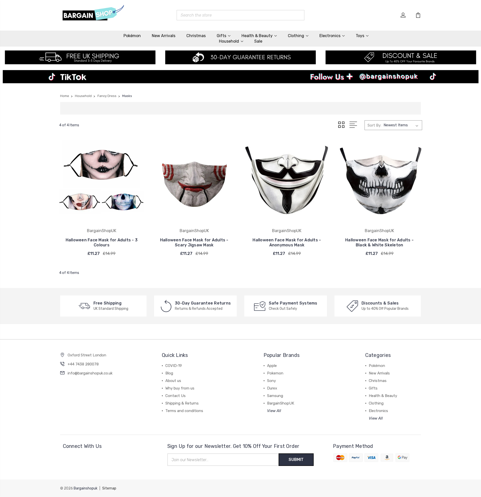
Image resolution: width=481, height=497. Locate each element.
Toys (360, 35)
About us (173, 380)
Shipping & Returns (182, 403)
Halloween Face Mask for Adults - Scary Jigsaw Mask (194, 242)
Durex (272, 388)
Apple (272, 365)
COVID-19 (173, 365)
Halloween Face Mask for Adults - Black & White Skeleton (379, 242)
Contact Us (175, 395)
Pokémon (132, 35)
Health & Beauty (257, 35)
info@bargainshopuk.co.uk (90, 373)
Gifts (221, 35)
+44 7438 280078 (83, 364)
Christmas (196, 35)
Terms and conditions (184, 411)
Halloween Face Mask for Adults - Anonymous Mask (287, 242)
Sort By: (374, 125)
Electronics (329, 35)
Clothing (296, 35)
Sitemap (109, 488)
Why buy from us (179, 388)
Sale (258, 41)
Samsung (275, 395)
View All (274, 411)
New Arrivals (163, 35)
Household (229, 41)
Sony (271, 380)
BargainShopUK (280, 403)
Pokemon (275, 373)
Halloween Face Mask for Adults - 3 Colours (102, 242)
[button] (240, 79)
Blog (169, 373)
